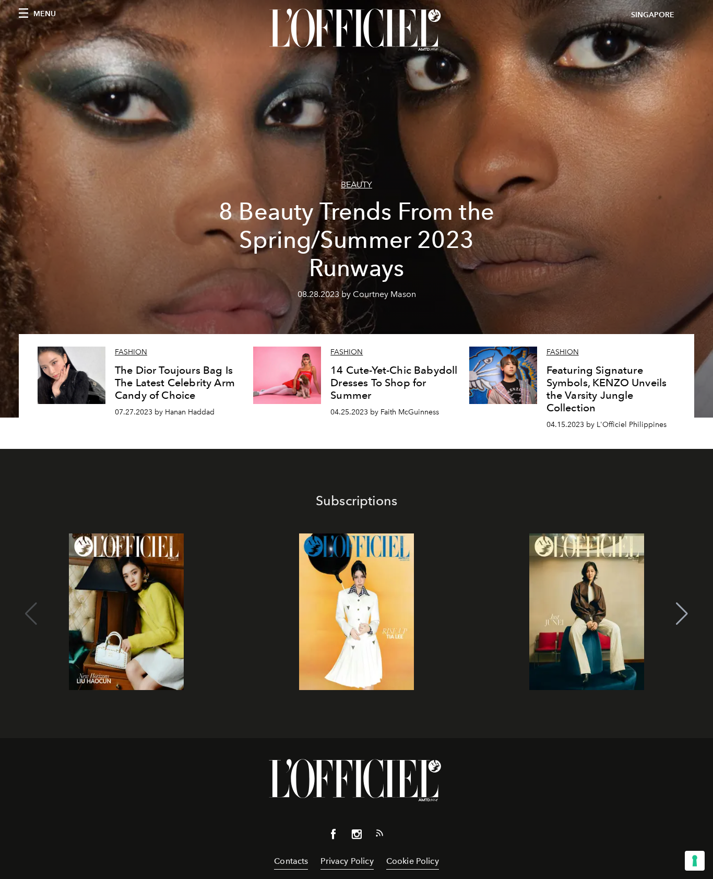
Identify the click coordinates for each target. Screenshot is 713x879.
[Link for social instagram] (356, 836)
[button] (682, 613)
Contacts (291, 861)
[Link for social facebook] (333, 836)
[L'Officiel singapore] (356, 29)
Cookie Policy (412, 861)
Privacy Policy (346, 861)
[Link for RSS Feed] (379, 835)
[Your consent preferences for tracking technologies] (695, 861)
